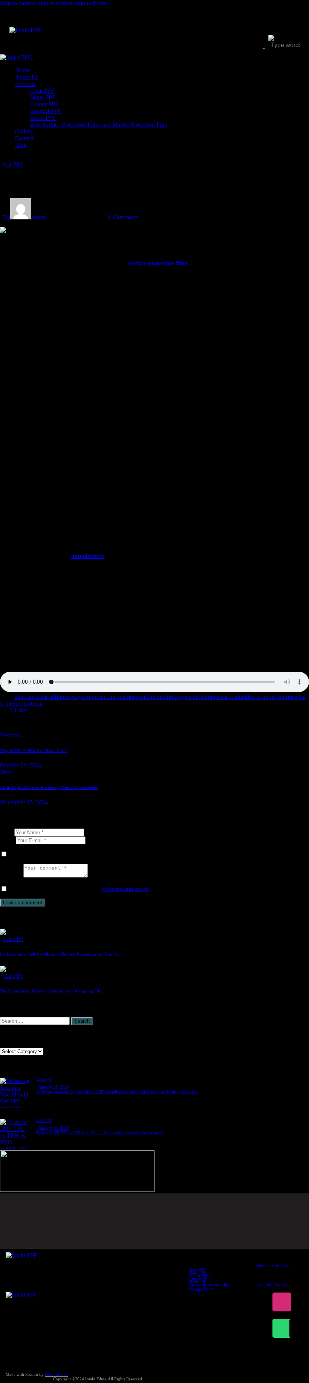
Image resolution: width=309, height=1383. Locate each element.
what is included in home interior (255, 697)
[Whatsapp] (281, 1328)
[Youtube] (298, 1302)
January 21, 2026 (53, 1087)
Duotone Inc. (56, 1374)
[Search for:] (35, 1020)
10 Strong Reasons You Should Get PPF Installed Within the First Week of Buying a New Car (117, 1091)
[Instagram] (281, 1302)
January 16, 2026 (53, 1128)
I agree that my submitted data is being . (82, 889)
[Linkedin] (264, 1328)
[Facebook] (264, 1302)
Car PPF (13, 164)
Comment (11, 875)
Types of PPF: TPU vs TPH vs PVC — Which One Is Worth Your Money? (100, 1132)
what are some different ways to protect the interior (74, 697)
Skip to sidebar (55, 3)
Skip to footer (90, 3)
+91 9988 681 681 (271, 1285)
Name (7, 832)
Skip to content (18, 3)
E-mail (8, 840)
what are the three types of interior (175, 697)
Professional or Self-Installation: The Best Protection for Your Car (60, 954)
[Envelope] (298, 1328)
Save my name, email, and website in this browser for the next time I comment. (102, 854)
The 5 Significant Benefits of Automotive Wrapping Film (51, 991)
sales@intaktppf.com (273, 1265)
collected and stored (125, 889)
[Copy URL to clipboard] (72, 723)
